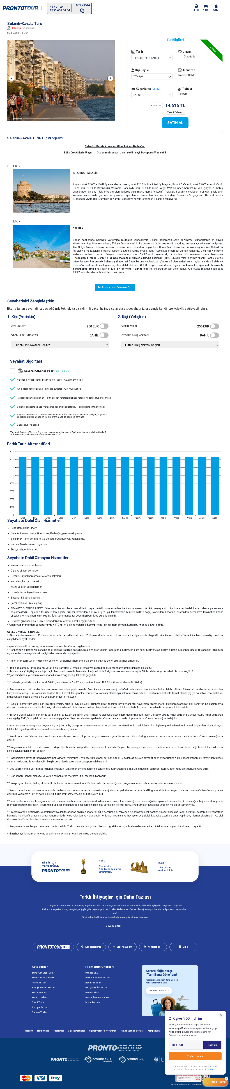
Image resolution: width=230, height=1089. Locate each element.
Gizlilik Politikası (76, 1031)
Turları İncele (195, 1056)
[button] (11, 78)
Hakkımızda (43, 1031)
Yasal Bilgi (58, 1031)
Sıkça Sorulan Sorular (132, 1031)
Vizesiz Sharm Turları (98, 977)
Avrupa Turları (40, 1007)
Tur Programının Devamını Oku (115, 287)
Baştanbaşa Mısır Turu (98, 997)
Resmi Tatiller (93, 982)
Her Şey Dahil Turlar (43, 987)
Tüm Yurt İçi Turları (43, 977)
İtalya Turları (39, 982)
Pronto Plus (92, 992)
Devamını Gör (113, 926)
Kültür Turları (39, 997)
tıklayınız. (212, 1069)
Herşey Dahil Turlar (96, 987)
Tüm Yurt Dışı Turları (43, 972)
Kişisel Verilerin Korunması (103, 1031)
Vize (185, 946)
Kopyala (212, 1045)
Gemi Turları (39, 1002)
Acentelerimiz (93, 946)
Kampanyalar (154, 1031)
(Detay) (156, 88)
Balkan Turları (40, 1012)
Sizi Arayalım (124, 946)
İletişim (29, 1031)
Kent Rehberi (155, 946)
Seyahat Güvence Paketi (46, 370)
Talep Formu (218, 1082)
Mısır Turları (92, 1002)
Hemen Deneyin (158, 990)
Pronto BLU (91, 972)
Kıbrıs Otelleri (39, 992)
